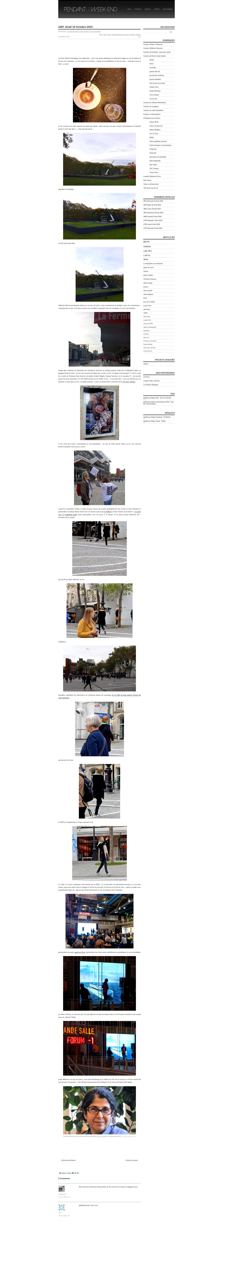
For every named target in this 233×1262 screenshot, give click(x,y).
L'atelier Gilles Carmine (151, 381)
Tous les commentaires (158, 403)
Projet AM (153, 149)
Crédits (156, 9)
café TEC (147, 251)
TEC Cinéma (154, 168)
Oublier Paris (154, 87)
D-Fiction (146, 377)
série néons (146, 316)
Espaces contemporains (151, 114)
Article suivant (132, 1160)
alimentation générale (149, 347)
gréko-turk (146, 337)
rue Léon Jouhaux (129, 382)
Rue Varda (153, 165)
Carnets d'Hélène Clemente (152, 48)
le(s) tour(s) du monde (157, 83)
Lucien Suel (147, 306)
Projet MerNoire (155, 91)
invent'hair (146, 330)
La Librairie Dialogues (150, 385)
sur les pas (153, 99)
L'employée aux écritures (153, 263)
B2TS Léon (107, 35)
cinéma (146, 246)
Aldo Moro (146, 309)
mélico (145, 364)
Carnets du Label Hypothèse (153, 110)
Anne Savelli (147, 290)
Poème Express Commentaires (160, 145)
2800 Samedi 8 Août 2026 (152, 216)
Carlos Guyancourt (156, 126)
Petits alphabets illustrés (158, 141)
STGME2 (146, 334)
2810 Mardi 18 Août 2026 (152, 205)
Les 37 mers (154, 134)
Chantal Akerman (147, 351)
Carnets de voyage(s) (150, 106)
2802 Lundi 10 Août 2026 (152, 209)
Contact (147, 9)
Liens (129, 9)
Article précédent (68, 1160)
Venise (145, 271)
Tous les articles (165, 398)
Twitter (163, 421)
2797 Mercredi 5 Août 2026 (152, 228)
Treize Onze (154, 172)
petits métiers (148, 275)
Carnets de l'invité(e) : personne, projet (157, 52)
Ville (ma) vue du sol (150, 188)
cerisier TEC (147, 320)
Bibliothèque (167, 9)
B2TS (152, 64)
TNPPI (145, 313)
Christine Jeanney (149, 279)
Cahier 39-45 (154, 122)
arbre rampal (147, 283)
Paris (145, 298)
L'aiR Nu (146, 255)
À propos (138, 9)
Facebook (166, 417)
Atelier (152, 60)
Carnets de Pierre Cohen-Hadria (78, 31)
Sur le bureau (154, 95)
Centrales (153, 68)
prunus (145, 287)
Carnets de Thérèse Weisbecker (154, 102)
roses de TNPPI (148, 323)
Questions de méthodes (158, 157)
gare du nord (148, 267)
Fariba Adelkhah (117, 35)
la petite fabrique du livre (152, 176)
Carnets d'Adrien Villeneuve (153, 44)
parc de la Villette (129, 35)
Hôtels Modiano (155, 130)
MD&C (152, 137)
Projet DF (153, 153)
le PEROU (108, 512)
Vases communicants (151, 184)
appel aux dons (79, 952)
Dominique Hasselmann (150, 341)
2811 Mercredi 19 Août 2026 (153, 201)
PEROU (138, 35)
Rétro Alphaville (155, 161)
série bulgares (148, 294)
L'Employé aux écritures (151, 118)
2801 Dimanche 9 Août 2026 (153, 213)
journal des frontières (157, 75)
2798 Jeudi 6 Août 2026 (151, 224)
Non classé (147, 180)
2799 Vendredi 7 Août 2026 (152, 220)
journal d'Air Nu (155, 71)
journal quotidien (95, 31)
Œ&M (145, 259)
